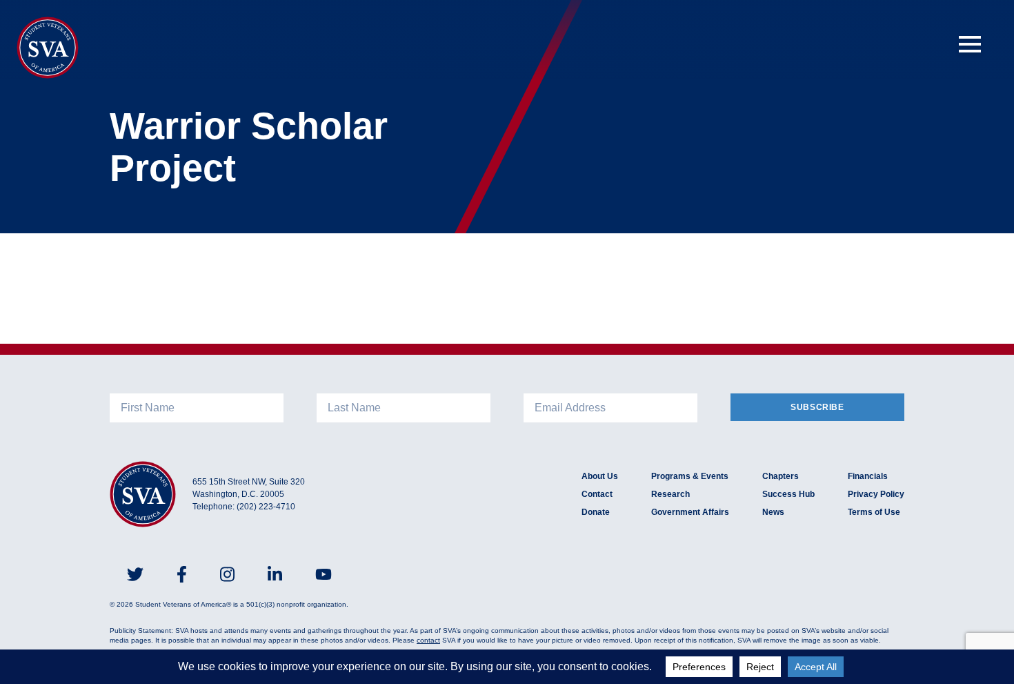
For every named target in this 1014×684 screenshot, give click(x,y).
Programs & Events (689, 476)
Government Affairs (690, 512)
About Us (599, 476)
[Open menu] (969, 44)
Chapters (780, 476)
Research (670, 494)
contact (428, 640)
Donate (595, 512)
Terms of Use (874, 512)
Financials (868, 476)
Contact (597, 494)
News (773, 512)
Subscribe (817, 407)
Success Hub (788, 494)
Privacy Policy (876, 494)
